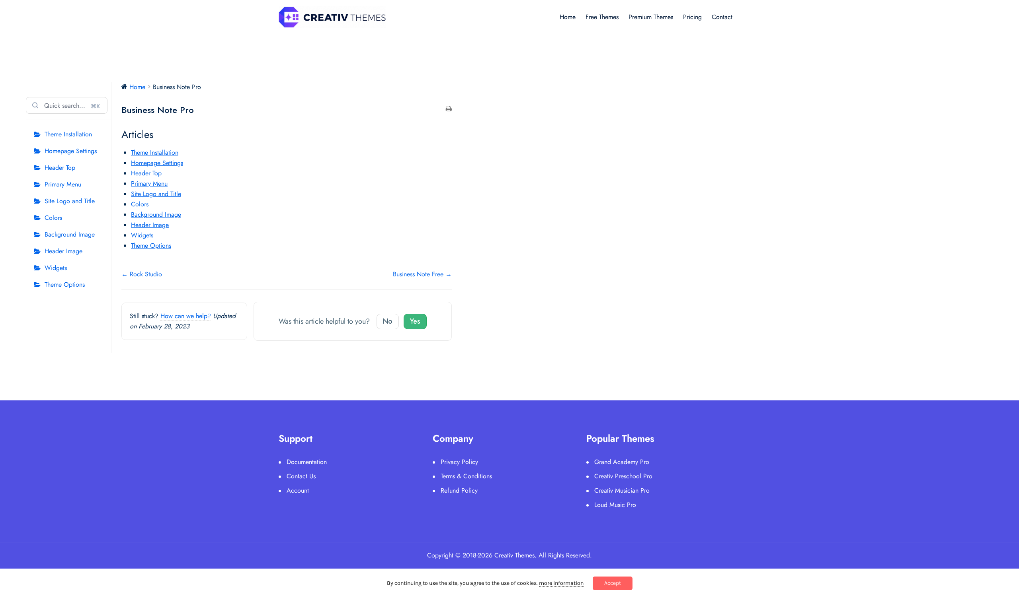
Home (568, 16)
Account (298, 490)
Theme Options (65, 284)
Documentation (307, 461)
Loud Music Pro (615, 504)
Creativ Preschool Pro (623, 476)
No (387, 321)
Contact (722, 16)
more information (561, 583)
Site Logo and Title (70, 201)
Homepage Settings (71, 150)
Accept (612, 583)
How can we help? (185, 315)
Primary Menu (63, 184)
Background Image (70, 234)
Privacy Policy (459, 461)
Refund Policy (459, 490)
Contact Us (301, 476)
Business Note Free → (422, 274)
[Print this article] (449, 109)
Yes (415, 321)
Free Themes (602, 16)
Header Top (60, 167)
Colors (53, 217)
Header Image (63, 251)
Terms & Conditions (466, 476)
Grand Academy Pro (621, 461)
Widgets (56, 267)
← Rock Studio (141, 274)
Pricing (692, 16)
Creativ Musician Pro (622, 490)
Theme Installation (68, 134)
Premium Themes (651, 16)
